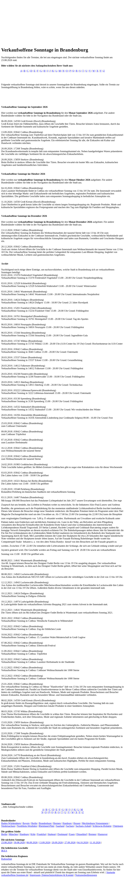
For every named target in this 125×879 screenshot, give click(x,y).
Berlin (34, 823)
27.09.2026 (69, 842)
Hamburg (67, 823)
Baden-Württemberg (11, 823)
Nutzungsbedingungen (86, 875)
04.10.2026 (82, 842)
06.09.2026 (32, 842)
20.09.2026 (57, 842)
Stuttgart (52, 834)
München (13, 834)
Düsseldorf (81, 834)
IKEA (4, 850)
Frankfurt (41, 834)
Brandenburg (45, 823)
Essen (72, 834)
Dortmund (62, 834)
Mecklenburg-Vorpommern (95, 823)
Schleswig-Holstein (102, 826)
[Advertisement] (62, 22)
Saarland (60, 826)
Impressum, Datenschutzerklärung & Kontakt (51, 875)
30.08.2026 (19, 842)
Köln (32, 834)
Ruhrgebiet (6, 859)
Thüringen (118, 826)
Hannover (102, 834)
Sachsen (70, 826)
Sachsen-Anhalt (83, 826)
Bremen (57, 823)
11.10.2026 (95, 842)
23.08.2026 (6, 842)
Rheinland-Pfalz (46, 826)
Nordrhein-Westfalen (27, 826)
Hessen (76, 823)
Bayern (26, 823)
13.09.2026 (44, 842)
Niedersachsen (8, 826)
